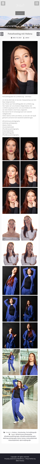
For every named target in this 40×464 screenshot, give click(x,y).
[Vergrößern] (17, 140)
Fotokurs (14, 432)
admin (27, 38)
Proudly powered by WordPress (14, 459)
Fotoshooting (21, 432)
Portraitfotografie (31, 432)
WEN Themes (20, 461)
